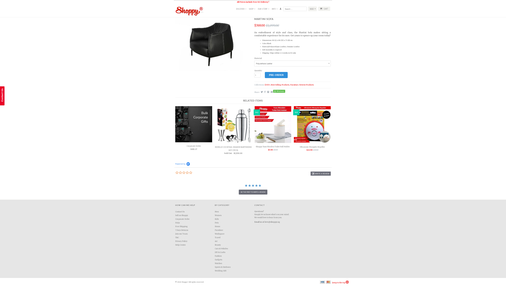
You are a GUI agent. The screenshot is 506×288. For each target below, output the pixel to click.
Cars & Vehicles (221, 249)
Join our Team (181, 234)
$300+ (267, 85)
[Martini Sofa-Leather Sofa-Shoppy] (213, 44)
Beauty (218, 245)
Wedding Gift (220, 271)
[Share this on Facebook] (264, 92)
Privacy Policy (181, 241)
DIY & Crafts (220, 252)
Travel (217, 237)
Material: (258, 58)
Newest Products (306, 85)
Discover (241, 9)
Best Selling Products (280, 85)
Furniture (294, 85)
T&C (177, 237)
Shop (252, 9)
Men (217, 212)
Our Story (263, 9)
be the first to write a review (253, 192)
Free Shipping (181, 226)
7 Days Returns (181, 230)
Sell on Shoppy (181, 215)
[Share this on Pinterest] (267, 92)
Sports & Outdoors (223, 267)
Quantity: (258, 70)
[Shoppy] (193, 10)
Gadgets (218, 260)
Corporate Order (182, 219)
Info (275, 9)
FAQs (177, 223)
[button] (321, 174)
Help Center (180, 245)
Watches (218, 263)
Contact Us (180, 212)
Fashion (218, 256)
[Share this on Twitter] (261, 92)
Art (216, 241)
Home (217, 226)
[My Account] (280, 9)
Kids (217, 219)
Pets (217, 223)
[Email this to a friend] (271, 92)
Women (218, 215)
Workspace (219, 234)
